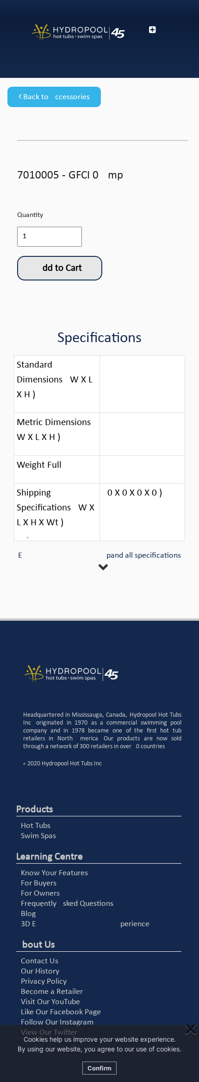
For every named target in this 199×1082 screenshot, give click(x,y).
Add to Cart (59, 268)
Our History (40, 971)
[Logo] (66, 33)
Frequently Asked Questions (67, 903)
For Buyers (38, 883)
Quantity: (31, 215)
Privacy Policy (44, 981)
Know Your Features (54, 873)
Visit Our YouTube (50, 1002)
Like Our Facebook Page (61, 1012)
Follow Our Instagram (57, 1022)
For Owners (40, 893)
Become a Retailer (52, 991)
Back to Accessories (55, 97)
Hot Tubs (35, 825)
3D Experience (85, 924)
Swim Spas (38, 836)
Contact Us (39, 961)
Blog (28, 914)
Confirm (99, 1068)
